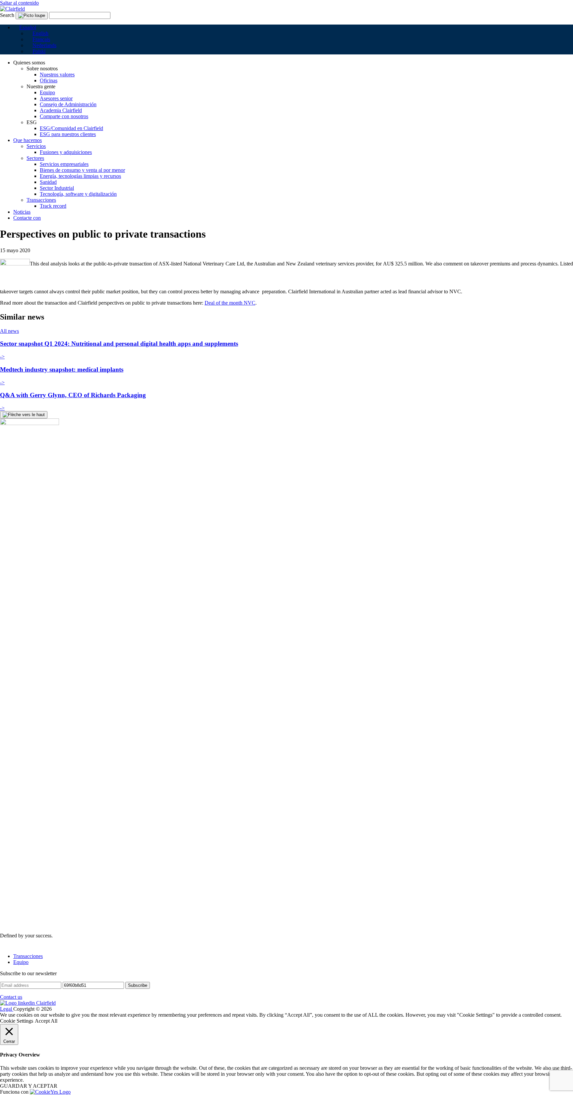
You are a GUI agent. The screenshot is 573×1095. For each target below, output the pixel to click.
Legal (6, 1009)
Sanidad (48, 182)
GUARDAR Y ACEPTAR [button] (28, 1086)
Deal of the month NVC (230, 303)
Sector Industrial (57, 188)
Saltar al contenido (19, 3)
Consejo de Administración (68, 104)
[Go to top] (23, 414)
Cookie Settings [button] (16, 1021)
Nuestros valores (57, 74)
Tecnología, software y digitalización (78, 194)
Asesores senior (56, 98)
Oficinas (48, 80)
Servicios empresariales (64, 164)
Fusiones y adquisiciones (66, 152)
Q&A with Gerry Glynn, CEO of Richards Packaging (73, 395)
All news (9, 331)
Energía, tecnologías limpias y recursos (80, 176)
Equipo (47, 92)
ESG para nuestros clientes (68, 134)
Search (7, 15)
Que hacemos (27, 140)
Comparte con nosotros (64, 116)
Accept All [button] (46, 1021)
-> (2, 356)
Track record (53, 206)
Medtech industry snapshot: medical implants (61, 369)
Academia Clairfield (61, 110)
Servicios (36, 146)
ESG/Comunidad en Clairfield (71, 128)
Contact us (11, 997)
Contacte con (27, 218)
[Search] (32, 15)
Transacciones (41, 200)
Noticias (22, 212)
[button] (24, 27)
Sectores (35, 158)
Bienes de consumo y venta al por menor (82, 170)
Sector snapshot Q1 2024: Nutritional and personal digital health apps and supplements (119, 343)
